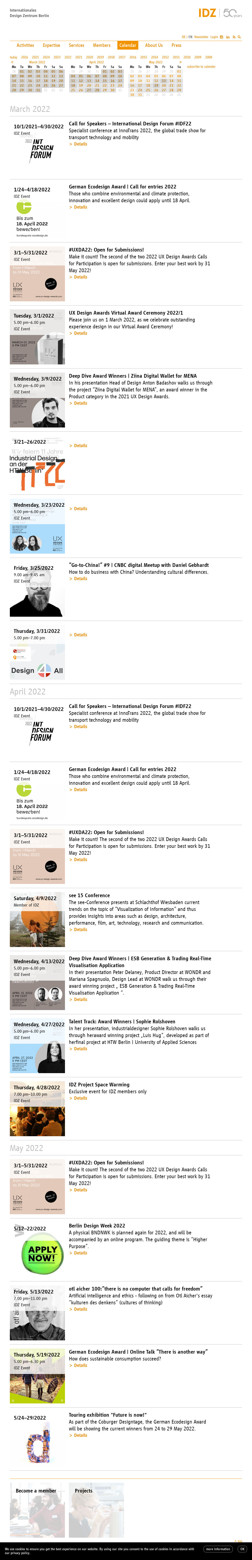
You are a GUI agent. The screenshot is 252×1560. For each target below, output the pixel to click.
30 (30, 90)
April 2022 (96, 62)
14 (14, 81)
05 (53, 71)
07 (14, 76)
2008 (208, 57)
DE (184, 37)
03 (38, 71)
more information (218, 1549)
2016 (132, 57)
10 (38, 76)
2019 (100, 57)
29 (22, 90)
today (13, 57)
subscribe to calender (201, 66)
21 (14, 85)
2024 (46, 57)
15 (22, 81)
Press (176, 45)
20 (61, 81)
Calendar (127, 45)
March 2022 (37, 62)
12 (53, 76)
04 (46, 71)
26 (53, 85)
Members (101, 45)
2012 (165, 57)
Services (76, 45)
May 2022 (155, 62)
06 (61, 71)
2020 (89, 57)
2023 (57, 57)
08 (22, 76)
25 (46, 85)
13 (61, 76)
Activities (25, 45)
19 (53, 81)
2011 (176, 57)
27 (61, 85)
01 (22, 71)
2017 (122, 57)
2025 (35, 57)
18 (46, 81)
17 (38, 81)
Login (214, 37)
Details (80, 144)
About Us (154, 45)
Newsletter (201, 37)
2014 (154, 57)
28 (14, 90)
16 (30, 81)
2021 (78, 57)
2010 (187, 57)
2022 (67, 57)
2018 (111, 57)
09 (30, 76)
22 (22, 85)
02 (30, 71)
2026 (24, 57)
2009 (197, 57)
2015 (143, 57)
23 (30, 85)
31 (38, 90)
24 (38, 85)
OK (242, 1549)
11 (46, 76)
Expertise (51, 45)
